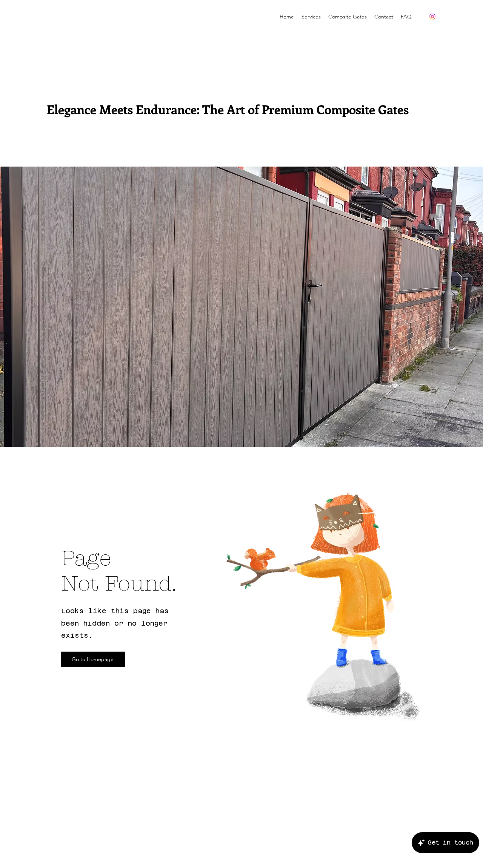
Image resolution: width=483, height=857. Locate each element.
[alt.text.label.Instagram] (432, 16)
